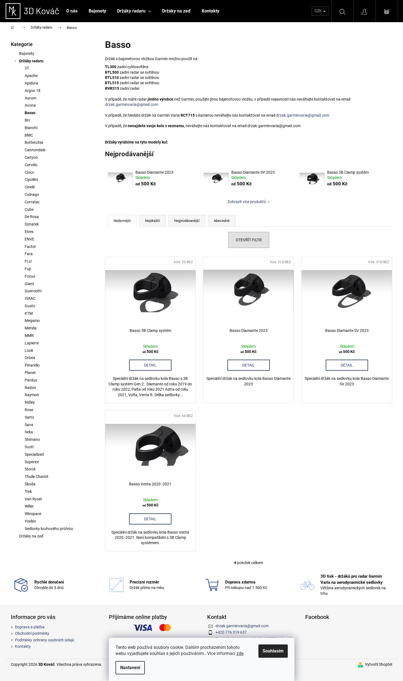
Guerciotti (33, 291)
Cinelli (30, 187)
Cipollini (31, 179)
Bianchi (31, 128)
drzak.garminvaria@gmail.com (131, 104)
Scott (29, 447)
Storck (30, 469)
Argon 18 (32, 90)
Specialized (34, 454)
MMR (29, 335)
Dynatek (32, 224)
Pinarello (32, 365)
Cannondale (35, 150)
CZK (319, 11)
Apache (31, 75)
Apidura (31, 83)
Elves (29, 231)
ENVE (29, 239)
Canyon (31, 157)
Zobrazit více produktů (246, 201)
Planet (30, 372)
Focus (30, 276)
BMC (29, 135)
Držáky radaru (31, 61)
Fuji (28, 269)
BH (27, 120)
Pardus (31, 380)
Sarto (29, 417)
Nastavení (130, 667)
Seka (29, 432)
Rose (29, 410)
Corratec (32, 202)
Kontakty (23, 646)
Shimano (32, 439)
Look (29, 350)
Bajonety (26, 53)
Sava (29, 425)
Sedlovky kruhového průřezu (49, 528)
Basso (30, 113)
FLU (28, 261)
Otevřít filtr (249, 240)
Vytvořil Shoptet (378, 664)
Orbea (30, 357)
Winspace (33, 513)
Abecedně (222, 221)
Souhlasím (273, 651)
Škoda (30, 484)
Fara (29, 254)
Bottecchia (34, 142)
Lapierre (32, 343)
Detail (150, 365)
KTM (29, 313)
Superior (32, 462)
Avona (30, 105)
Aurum (30, 98)
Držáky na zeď (31, 536)
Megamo (32, 320)
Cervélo (31, 165)
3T (27, 68)
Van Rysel (33, 499)
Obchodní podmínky (32, 633)
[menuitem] (72, 11)
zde (240, 653)
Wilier (29, 506)
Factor (30, 246)
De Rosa (32, 216)
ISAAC (30, 298)
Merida (31, 328)
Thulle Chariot (36, 476)
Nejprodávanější (186, 221)
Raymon (32, 395)
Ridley (30, 402)
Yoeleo (30, 521)
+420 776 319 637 (231, 632)
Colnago (32, 194)
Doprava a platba (30, 627)
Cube (29, 209)
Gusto (30, 306)
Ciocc (29, 172)
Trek (28, 491)
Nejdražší (152, 221)
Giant (29, 283)
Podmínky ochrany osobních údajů (44, 640)
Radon (30, 387)
